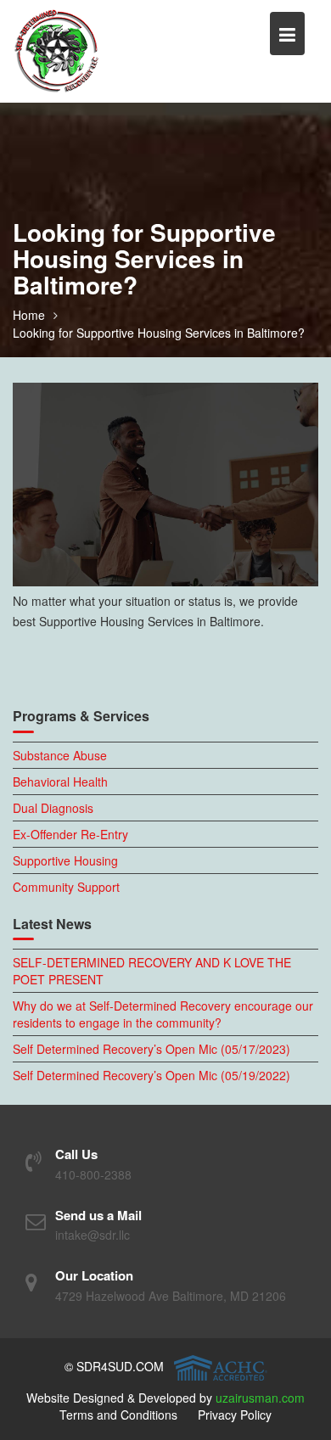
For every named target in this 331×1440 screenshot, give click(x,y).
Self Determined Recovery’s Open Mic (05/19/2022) (151, 1075)
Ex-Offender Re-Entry (70, 834)
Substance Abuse (60, 755)
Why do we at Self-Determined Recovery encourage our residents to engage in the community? (163, 1014)
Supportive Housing (65, 860)
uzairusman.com (260, 1397)
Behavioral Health (60, 781)
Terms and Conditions (118, 1414)
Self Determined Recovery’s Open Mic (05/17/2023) (151, 1048)
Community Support (66, 886)
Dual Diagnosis (53, 807)
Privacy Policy (235, 1414)
